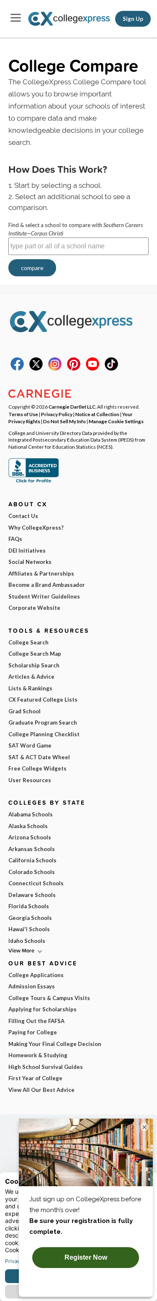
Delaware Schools (32, 895)
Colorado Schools (31, 872)
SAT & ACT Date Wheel (39, 757)
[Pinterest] (73, 368)
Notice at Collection (97, 414)
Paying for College (32, 1032)
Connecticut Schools (36, 883)
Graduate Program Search (42, 722)
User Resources (29, 780)
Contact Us (23, 516)
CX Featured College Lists (42, 699)
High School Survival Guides (45, 1067)
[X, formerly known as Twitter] (36, 368)
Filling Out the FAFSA (36, 1021)
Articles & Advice (31, 676)
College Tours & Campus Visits (49, 998)
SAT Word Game (29, 745)
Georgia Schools (30, 917)
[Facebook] (17, 368)
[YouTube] (92, 368)
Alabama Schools (30, 814)
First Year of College (35, 1078)
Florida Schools (28, 906)
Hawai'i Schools (29, 929)
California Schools (32, 860)
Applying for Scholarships (42, 1009)
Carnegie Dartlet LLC (72, 406)
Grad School (24, 711)
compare (32, 267)
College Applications (36, 975)
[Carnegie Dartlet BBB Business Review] (33, 482)
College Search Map (34, 653)
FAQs (15, 539)
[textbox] (78, 246)
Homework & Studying (37, 1055)
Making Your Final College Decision (54, 1044)
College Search (28, 642)
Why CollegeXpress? (36, 527)
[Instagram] (55, 368)
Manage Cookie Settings (116, 421)
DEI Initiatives (27, 550)
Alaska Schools (28, 826)
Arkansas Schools (31, 849)
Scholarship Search (33, 665)
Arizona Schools (29, 837)
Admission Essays (31, 986)
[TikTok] (111, 368)
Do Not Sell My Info (64, 421)
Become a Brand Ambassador (46, 584)
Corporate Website (34, 607)
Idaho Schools (26, 940)
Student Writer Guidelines (44, 596)
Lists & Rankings (30, 688)
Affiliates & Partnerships (41, 573)
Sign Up (133, 18)
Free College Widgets (37, 768)
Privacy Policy (56, 414)
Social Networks (29, 561)
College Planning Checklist (44, 734)
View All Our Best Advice (41, 1089)
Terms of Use (23, 414)
